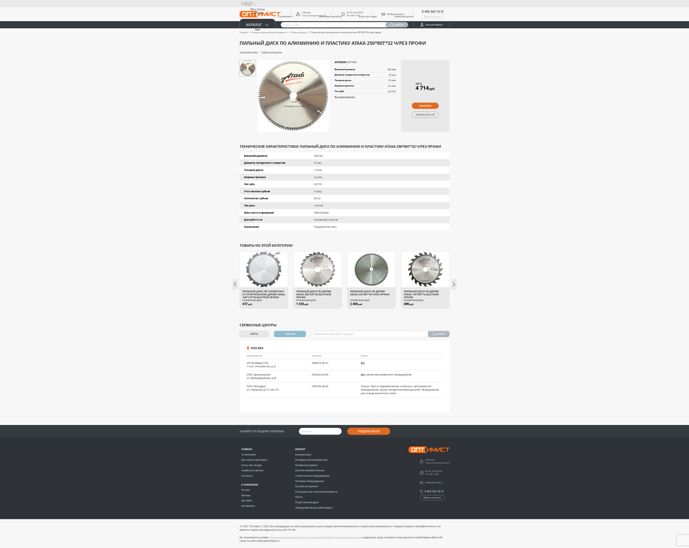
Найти (441, 334)
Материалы (248, 505)
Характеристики (249, 52)
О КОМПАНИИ (249, 484)
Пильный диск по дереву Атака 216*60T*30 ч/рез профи (369, 293)
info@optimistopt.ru (396, 14)
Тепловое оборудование (309, 481)
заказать (425, 105)
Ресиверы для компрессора (311, 459)
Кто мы (245, 490)
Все (363, 363)
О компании (248, 454)
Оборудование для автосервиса (313, 507)
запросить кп (425, 114)
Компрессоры (303, 454)
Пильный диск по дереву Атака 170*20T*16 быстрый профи (421, 294)
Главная (246, 449)
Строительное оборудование (312, 475)
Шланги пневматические (309, 470)
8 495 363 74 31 (433, 11)
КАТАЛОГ (300, 449)
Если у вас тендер (251, 465)
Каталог (254, 24)
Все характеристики (345, 96)
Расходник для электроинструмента (316, 491)
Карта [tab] (254, 334)
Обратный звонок (433, 16)
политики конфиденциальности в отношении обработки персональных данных (315, 537)
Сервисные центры (271, 52)
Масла (299, 497)
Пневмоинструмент (306, 465)
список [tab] (290, 334)
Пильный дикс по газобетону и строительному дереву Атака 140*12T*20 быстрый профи (263, 294)
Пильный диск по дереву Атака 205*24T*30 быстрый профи (313, 294)
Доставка (246, 500)
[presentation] (235, 284)
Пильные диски (299, 32)
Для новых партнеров (254, 459)
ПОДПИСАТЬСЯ (369, 431)
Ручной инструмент (306, 486)
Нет (257, 30)
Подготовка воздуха (307, 502)
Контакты (246, 475)
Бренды (245, 495)
